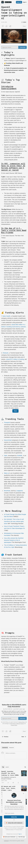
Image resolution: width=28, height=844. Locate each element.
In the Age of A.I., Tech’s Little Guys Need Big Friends (13, 230)
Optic (5, 455)
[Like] (2, 26)
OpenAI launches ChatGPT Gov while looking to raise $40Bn (10, 773)
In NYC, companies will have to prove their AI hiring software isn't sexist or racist (13, 166)
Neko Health (6, 316)
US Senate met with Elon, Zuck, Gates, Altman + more (8, 788)
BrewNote (7, 490)
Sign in (24, 2)
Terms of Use (21, 722)
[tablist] (8, 747)
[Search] (25, 767)
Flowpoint (7, 422)
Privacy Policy (19, 829)
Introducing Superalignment (8, 87)
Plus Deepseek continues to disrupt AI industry (8, 778)
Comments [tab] (5, 747)
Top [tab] (3, 767)
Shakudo (5, 353)
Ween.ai (6, 473)
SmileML (19, 455)
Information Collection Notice (17, 723)
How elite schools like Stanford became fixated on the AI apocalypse (13, 540)
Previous (6, 736)
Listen (24, 22)
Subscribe (19, 2)
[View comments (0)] (6, 26)
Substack (6, 840)
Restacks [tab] (11, 747)
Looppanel (19, 490)
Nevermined (8, 440)
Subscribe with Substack (15, 823)
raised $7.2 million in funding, (15, 359)
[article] (14, 777)
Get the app (22, 837)
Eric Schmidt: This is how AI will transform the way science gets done (14, 521)
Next (23, 736)
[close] (23, 793)
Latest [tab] (7, 767)
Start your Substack (10, 837)
